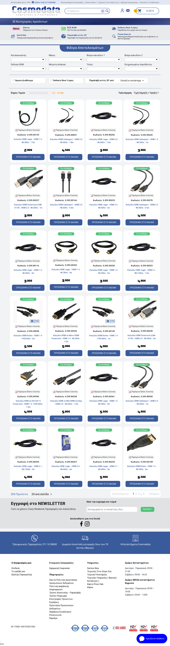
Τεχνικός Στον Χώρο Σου (108, 2)
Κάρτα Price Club (95, 584)
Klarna (90, 587)
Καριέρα (53, 618)
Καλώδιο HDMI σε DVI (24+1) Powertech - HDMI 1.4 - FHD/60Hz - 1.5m (28, 404)
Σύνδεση (15, 568)
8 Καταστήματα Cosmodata (72, 2)
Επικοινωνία (55, 615)
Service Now (90, 2)
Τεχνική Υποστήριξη (97, 574)
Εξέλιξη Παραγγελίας (129, 2)
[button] (107, 10)
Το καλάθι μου (18, 571)
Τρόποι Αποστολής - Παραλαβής (65, 592)
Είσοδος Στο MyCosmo (149, 2)
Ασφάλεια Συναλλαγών (60, 612)
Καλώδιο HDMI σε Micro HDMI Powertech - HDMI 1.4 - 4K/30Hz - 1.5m (66, 338)
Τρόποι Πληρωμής (58, 596)
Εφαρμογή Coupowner (59, 568)
